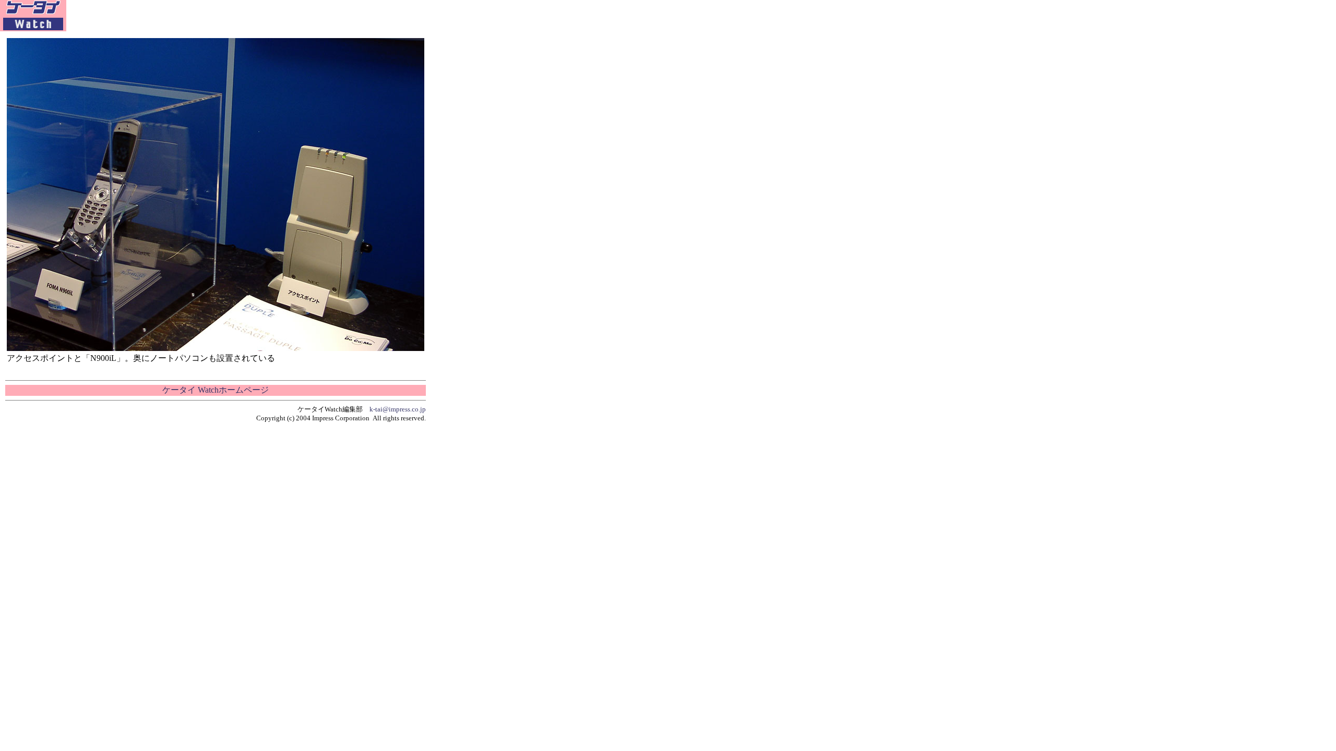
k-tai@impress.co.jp (397, 409)
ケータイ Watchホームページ (215, 389)
